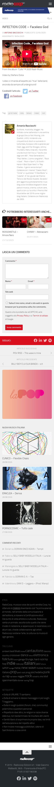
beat (12, 651)
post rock (21, 672)
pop (13, 671)
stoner (20, 680)
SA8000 (16, 608)
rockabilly (35, 677)
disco (31, 656)
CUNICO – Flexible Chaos (15, 458)
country (5, 655)
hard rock (39, 659)
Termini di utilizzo (40, 315)
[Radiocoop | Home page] (17, 3)
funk (10, 659)
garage (21, 659)
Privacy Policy (23, 315)
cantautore (34, 650)
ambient (5, 651)
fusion (15, 659)
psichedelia (36, 672)
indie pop (19, 664)
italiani (29, 113)
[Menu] (50, 3)
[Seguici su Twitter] (45, 340)
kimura (43, 664)
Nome (8, 281)
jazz (38, 663)
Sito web (9, 292)
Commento (10, 261)
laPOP (5, 668)
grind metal (13, 113)
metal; (36, 113)
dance (24, 655)
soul (46, 676)
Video (5, 18)
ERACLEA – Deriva (12, 493)
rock (43, 113)
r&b (3, 676)
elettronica (40, 655)
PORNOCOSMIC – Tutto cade (17, 528)
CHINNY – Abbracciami (37, 232)
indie (22, 113)
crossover (15, 655)
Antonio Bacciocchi (13, 33)
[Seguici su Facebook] (35, 340)
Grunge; (29, 659)
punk (46, 672)
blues (17, 651)
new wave (28, 668)
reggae (21, 676)
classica (47, 651)
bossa (23, 651)
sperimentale (9, 680)
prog (28, 672)
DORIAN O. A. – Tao (24, 576)
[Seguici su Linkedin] (40, 340)
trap (31, 680)
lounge (11, 668)
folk (4, 659)
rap (7, 676)
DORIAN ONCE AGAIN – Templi (28, 549)
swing (26, 680)
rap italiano (13, 677)
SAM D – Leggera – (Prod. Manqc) (33, 583)
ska (41, 676)
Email (31, 281)
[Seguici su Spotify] (50, 340)
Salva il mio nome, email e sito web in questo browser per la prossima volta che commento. (27, 305)
